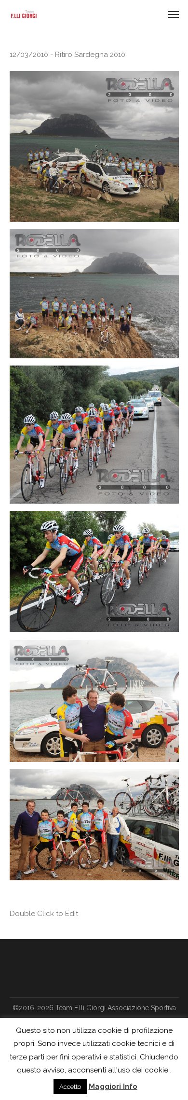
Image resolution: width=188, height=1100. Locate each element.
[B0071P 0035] (94, 293)
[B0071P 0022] (94, 146)
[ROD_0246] (94, 824)
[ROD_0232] (94, 701)
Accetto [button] (70, 1086)
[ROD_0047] (94, 435)
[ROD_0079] (94, 571)
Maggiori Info (113, 1086)
